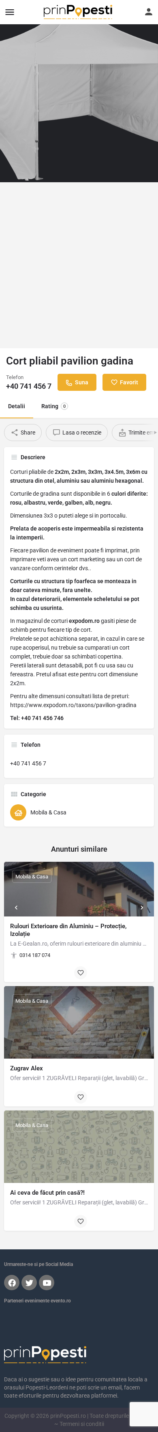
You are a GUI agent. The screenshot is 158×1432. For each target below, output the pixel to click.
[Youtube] (46, 1282)
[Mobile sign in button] (148, 11)
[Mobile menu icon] (9, 12)
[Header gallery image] (79, 91)
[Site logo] (79, 12)
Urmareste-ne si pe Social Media (38, 1264)
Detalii (16, 406)
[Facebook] (11, 1282)
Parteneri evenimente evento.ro (37, 1301)
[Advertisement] (79, 265)
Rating (53, 406)
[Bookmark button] (80, 972)
